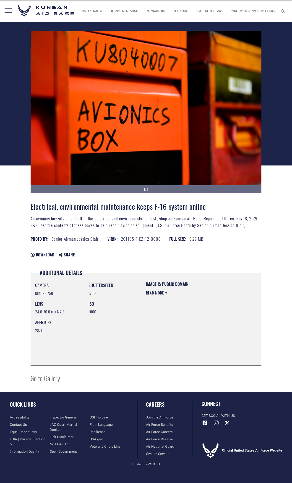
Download (44, 255)
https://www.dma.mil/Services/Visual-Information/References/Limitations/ (187, 331)
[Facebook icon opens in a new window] (204, 422)
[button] (7, 11)
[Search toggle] (284, 11)
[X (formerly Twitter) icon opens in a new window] (227, 422)
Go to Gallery (45, 378)
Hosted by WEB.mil (146, 464)
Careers (155, 404)
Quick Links (23, 404)
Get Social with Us (218, 416)
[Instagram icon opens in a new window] (216, 422)
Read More (155, 293)
